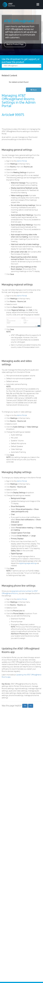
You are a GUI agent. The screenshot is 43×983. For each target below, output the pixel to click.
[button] (33, 90)
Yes (25, 706)
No (31, 706)
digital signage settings (28, 563)
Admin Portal (22, 161)
